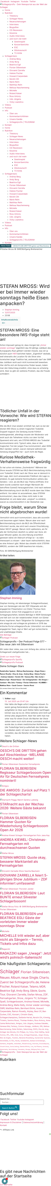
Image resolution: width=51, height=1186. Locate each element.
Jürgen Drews (40, 671)
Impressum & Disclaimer (10, 1122)
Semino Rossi (29, 685)
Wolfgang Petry (35, 1049)
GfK (41, 1026)
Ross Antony (15, 96)
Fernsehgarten (8, 998)
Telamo (33, 986)
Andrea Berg (15, 59)
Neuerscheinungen (17, 21)
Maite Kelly (19, 1005)
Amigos (19, 1023)
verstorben (17, 1043)
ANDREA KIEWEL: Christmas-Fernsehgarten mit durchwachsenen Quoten (23, 844)
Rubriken (9, 13)
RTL (8, 1035)
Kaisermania (3, 1049)
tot (27, 1032)
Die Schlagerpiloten (30, 680)
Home (7, 10)
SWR (2, 1008)
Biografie (10, 1043)
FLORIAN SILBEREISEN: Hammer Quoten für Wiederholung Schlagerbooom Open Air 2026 (24, 824)
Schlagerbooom (15, 1001)
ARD (12, 1035)
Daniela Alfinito (25, 1046)
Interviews (14, 24)
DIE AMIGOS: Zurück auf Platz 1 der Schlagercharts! (25, 792)
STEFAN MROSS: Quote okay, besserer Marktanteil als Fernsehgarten (23, 861)
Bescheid (23, 688)
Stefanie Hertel (25, 1017)
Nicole (17, 1041)
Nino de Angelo (5, 1038)
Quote (42, 990)
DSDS (35, 1029)
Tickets (3, 1020)
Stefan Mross (34, 994)
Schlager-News (16, 18)
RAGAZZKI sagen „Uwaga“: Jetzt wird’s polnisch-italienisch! (25, 955)
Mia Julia (11, 683)
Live (32, 1046)
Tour (2, 994)
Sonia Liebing (14, 1046)
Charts (44, 977)
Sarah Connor (17, 685)
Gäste (33, 990)
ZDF (45, 994)
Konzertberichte (21, 44)
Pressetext (21, 1049)
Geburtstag (27, 1029)
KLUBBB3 (42, 683)
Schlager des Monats (8, 1032)
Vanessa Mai (29, 677)
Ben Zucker (39, 677)
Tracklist (15, 1038)
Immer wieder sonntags (38, 1005)
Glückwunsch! (20, 50)
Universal (45, 1046)
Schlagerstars (11, 56)
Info (6, 110)
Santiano (3, 683)
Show (20, 998)
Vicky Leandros (16, 102)
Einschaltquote (44, 1043)
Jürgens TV (30, 998)
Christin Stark (27, 1014)
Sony (21, 1035)
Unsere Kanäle (15, 119)
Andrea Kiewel (31, 1001)
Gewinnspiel (19, 41)
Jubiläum (35, 1026)
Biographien (5, 1077)
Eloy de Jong (17, 674)
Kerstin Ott (14, 79)
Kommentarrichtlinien (18, 116)
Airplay (30, 1011)
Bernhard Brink (28, 1008)
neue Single (29, 977)
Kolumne (13, 33)
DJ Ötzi (11, 1041)
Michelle (13, 90)
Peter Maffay (39, 1032)
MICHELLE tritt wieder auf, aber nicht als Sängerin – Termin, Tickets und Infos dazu (25, 940)
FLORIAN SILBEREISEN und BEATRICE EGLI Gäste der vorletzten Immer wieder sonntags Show (21, 920)
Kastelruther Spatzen (7, 671)
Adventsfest (4, 1041)
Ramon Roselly (5, 674)
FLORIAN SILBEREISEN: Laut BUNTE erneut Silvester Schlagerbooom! (22, 897)
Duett (43, 1049)
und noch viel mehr (18, 39)
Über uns (13, 113)
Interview (35, 1043)
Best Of (37, 1011)
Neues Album (10, 977)
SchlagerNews (6, 1068)
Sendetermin (25, 1041)
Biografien (14, 27)
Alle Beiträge (5, 635)
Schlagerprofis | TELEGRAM (22, 122)
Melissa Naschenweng (19, 87)
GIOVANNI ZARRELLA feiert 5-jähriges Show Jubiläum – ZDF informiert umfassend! (24, 879)
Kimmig (46, 1017)
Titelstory (13, 16)
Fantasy (19, 683)
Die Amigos (43, 680)
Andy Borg (14, 62)
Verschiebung (13, 1049)
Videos (8, 105)
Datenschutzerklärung (33, 1122)
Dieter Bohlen (17, 1029)
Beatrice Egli (15, 64)
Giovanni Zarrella (17, 70)
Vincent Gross (4, 1046)
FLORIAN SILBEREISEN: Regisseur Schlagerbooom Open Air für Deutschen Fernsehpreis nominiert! (25, 774)
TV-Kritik (18, 53)
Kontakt (8, 125)
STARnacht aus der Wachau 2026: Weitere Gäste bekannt (23, 806)
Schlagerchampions (8, 1017)
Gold (16, 1035)
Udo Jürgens (15, 99)
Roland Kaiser (15, 93)
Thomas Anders (26, 1020)
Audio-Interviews (17, 36)
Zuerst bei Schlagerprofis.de (19, 982)
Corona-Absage (24, 1026)
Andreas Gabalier (7, 677)
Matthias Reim (15, 85)
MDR (42, 986)
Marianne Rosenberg (26, 1038)
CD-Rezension (15, 30)
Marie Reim (14, 82)
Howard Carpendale (18, 76)
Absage (27, 1049)
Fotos (31, 1032)
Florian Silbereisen (17, 67)
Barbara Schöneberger (37, 1041)
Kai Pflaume (38, 1046)
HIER (14, 353)
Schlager (10, 971)
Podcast (8, 107)
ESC (16, 47)
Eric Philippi (21, 1032)
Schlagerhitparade (30, 1035)
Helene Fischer (16, 73)
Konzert (15, 1014)
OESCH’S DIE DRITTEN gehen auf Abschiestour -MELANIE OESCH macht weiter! (23, 755)
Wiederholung (26, 1043)
